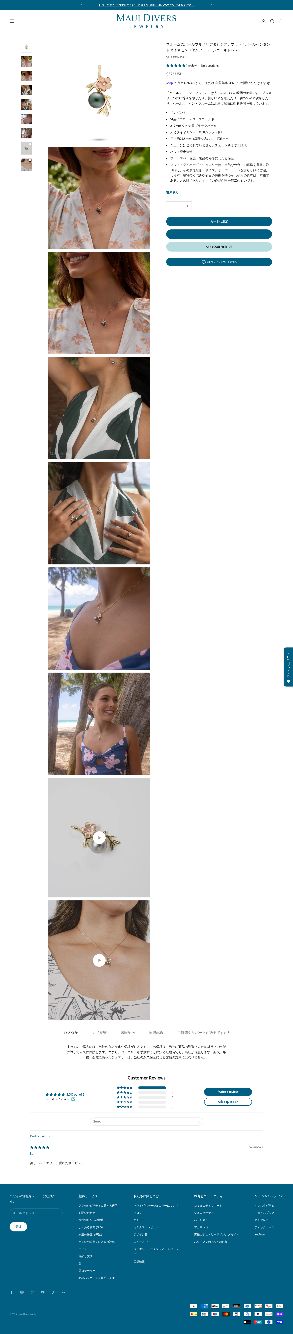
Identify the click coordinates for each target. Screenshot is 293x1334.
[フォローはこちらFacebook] (12, 1292)
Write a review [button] (228, 1092)
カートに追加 (219, 221)
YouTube (259, 1234)
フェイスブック (264, 1213)
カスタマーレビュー (146, 1227)
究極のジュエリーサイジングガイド (216, 1234)
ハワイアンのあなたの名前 (211, 1242)
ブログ (138, 1213)
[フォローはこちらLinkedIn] (63, 1292)
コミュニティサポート (208, 1205)
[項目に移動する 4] (26, 90)
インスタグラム (264, 1205)
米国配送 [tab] (128, 1032)
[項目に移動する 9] (26, 164)
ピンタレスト (263, 1220)
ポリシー (84, 1249)
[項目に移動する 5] (26, 104)
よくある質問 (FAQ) (91, 1227)
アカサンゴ (201, 1227)
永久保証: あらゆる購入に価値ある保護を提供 (146, 5)
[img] (39, 1147)
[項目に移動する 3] (26, 75)
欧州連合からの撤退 (91, 1220)
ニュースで (140, 1242)
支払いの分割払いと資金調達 (97, 1242)
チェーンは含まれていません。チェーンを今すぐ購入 (208, 145)
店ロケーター (87, 1270)
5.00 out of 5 (75, 1094)
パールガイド (202, 1220)
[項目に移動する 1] (26, 47)
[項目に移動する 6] (26, 118)
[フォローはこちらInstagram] (22, 1292)
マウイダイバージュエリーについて (156, 1205)
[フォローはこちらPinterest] (32, 1292)
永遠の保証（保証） (91, 1234)
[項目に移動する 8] (26, 148)
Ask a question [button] (228, 1102)
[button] (176, 65)
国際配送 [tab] (156, 1032)
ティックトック (264, 1227)
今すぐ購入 (219, 234)
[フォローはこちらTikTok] (53, 1292)
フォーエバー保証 (183, 158)
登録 (18, 1226)
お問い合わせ (87, 1213)
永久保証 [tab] (71, 1032)
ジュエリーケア (204, 1213)
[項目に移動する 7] (26, 133)
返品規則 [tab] (99, 1032)
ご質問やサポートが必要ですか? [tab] (203, 1032)
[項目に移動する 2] (26, 61)
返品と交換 (85, 1256)
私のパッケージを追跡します (97, 1278)
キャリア (139, 1220)
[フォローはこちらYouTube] (43, 1292)
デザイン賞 (140, 1234)
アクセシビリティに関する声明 (98, 1205)
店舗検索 (139, 1261)
